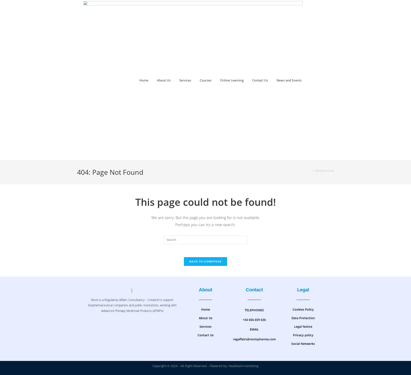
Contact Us (260, 80)
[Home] (310, 171)
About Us (164, 80)
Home (143, 80)
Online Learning (232, 80)
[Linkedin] (145, 325)
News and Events (289, 80)
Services (185, 80)
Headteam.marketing (243, 366)
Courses (205, 80)
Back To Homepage (205, 261)
